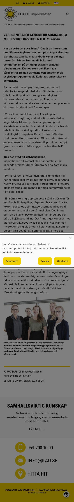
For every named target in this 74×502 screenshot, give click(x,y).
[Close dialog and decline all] (70, 236)
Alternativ (12, 261)
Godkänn (62, 261)
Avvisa (45, 261)
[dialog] (37, 251)
